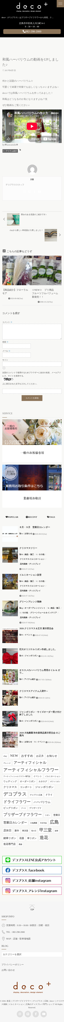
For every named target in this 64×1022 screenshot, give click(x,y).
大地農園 (33, 823)
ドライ (49, 794)
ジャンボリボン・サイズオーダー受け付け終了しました (40, 713)
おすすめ (27, 756)
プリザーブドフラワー (22, 814)
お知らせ (52, 755)
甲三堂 (45, 830)
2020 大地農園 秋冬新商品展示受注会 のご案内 (39, 734)
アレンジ (7, 763)
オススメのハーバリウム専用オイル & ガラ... (39, 671)
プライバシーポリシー (13, 965)
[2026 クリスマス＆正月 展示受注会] (10, 635)
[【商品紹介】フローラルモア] (17, 270)
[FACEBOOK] (34, 191)
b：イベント (27, 635)
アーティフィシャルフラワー (31, 769)
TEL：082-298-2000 (15, 932)
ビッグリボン (10, 808)
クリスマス (10, 787)
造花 (44, 837)
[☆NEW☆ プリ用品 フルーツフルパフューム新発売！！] (47, 270)
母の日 (33, 831)
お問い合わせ (8, 970)
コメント (7, 322)
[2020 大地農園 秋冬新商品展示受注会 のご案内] (10, 739)
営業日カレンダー (15, 822)
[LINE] (29, 191)
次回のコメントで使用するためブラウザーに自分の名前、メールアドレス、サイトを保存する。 (31, 374)
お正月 (40, 756)
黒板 (20, 844)
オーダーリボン (27, 781)
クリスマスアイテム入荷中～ (33, 691)
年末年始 (43, 823)
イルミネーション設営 (30, 575)
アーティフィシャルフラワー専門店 (16, 776)
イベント (37, 776)
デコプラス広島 (36, 795)
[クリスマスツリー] (10, 555)
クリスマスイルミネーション (32, 559)
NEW (14, 756)
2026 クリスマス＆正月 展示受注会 (36, 628)
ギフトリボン (55, 782)
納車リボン (9, 838)
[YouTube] (39, 191)
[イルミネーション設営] (10, 581)
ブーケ (23, 808)
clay (5, 756)
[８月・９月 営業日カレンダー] (10, 534)
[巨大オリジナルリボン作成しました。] (10, 656)
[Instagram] (24, 191)
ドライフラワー (17, 802)
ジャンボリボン (44, 787)
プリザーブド (35, 808)
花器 (21, 838)
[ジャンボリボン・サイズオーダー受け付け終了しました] (10, 719)
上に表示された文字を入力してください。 (20, 384)
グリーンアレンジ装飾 (30, 602)
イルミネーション (53, 776)
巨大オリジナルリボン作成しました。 (38, 649)
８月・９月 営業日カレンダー (34, 527)
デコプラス (15, 794)
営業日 (56, 815)
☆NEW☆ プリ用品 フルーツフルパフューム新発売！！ (45, 293)
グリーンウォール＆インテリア (43, 613)
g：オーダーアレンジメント (34, 608)
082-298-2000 (33, 31)
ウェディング (10, 781)
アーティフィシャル (30, 763)
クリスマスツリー (28, 548)
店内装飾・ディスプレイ (30, 564)
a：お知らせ (27, 533)
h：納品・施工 (28, 554)
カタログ (43, 781)
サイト (5, 360)
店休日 (7, 830)
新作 (17, 830)
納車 (56, 831)
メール (6, 351)
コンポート (26, 787)
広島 (54, 822)
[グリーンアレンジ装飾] (10, 608)
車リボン (32, 838)
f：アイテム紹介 (10, 151)
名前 (5, 342)
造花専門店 (9, 844)
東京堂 (25, 830)
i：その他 (40, 554)
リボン (47, 815)
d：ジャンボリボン (30, 656)
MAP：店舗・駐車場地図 (18, 939)
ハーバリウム (42, 802)
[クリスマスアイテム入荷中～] (10, 698)
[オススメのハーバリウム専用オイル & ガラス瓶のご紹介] (10, 677)
